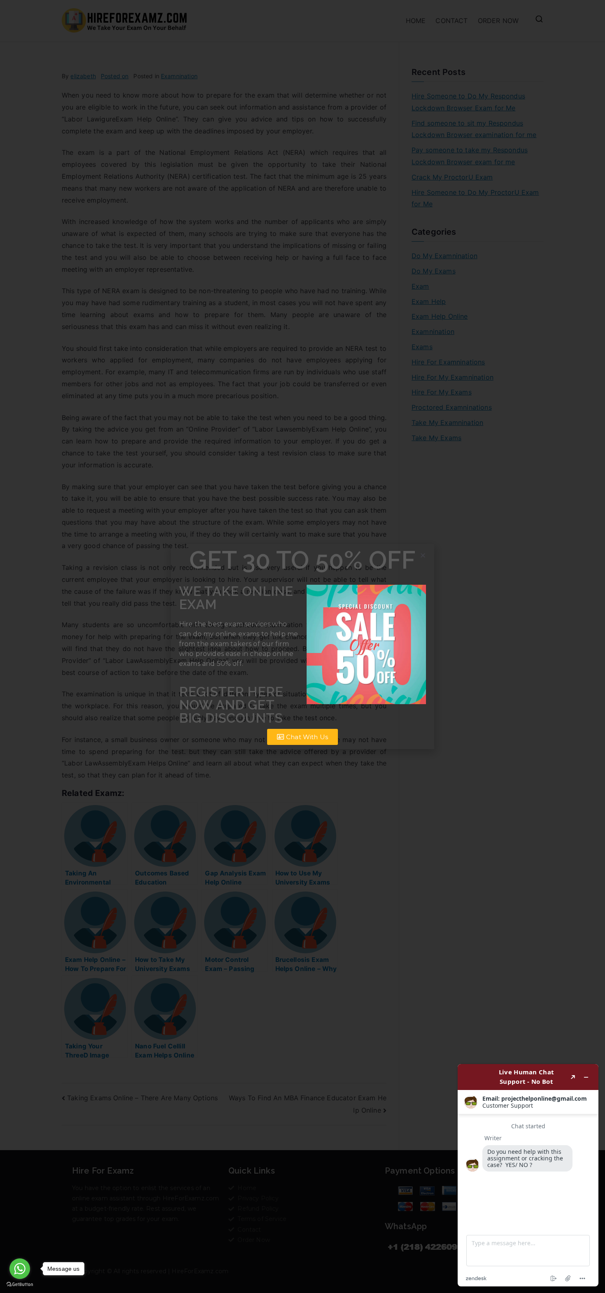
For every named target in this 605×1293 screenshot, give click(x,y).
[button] (423, 555)
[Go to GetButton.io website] (20, 1284)
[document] (302, 646)
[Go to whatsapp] (19, 1268)
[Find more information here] (528, 1175)
